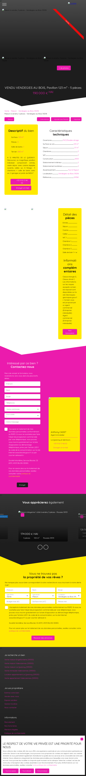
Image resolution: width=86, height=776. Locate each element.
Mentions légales (11, 729)
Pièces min (62, 601)
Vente (6, 111)
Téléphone (10, 403)
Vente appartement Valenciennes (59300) (21, 678)
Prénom (9, 384)
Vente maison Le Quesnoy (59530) (18, 667)
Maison (14, 111)
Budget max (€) (13, 601)
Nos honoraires (10, 726)
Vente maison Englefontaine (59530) (19, 659)
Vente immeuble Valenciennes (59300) (19, 671)
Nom (8, 390)
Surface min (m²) (39, 601)
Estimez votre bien (11, 693)
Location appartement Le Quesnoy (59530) (21, 674)
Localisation (61, 594)
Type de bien (36, 594)
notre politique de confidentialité (45, 765)
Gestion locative (10, 704)
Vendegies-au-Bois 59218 (28, 111)
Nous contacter (10, 707)
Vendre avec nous (11, 696)
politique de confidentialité (19, 631)
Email (8, 396)
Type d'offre (10, 594)
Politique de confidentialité (14, 733)
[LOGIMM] (76, 4)
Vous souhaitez (10, 414)
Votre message (12, 422)
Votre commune (12, 409)
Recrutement (9, 722)
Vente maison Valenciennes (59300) (19, 663)
